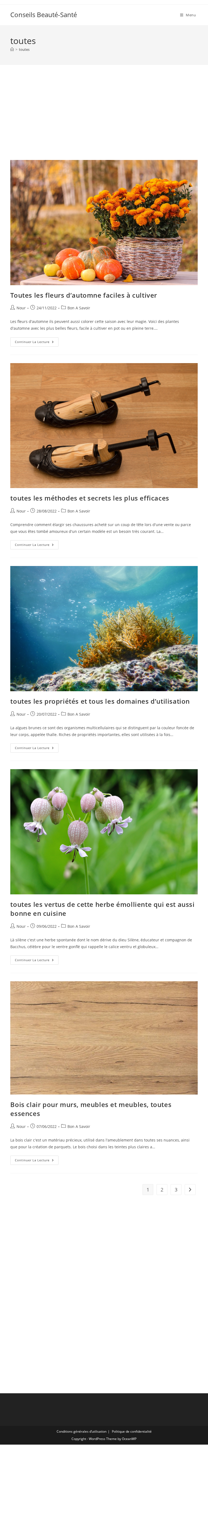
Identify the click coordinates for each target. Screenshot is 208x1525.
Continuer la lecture (36, 343)
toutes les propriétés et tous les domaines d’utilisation (100, 701)
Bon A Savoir (78, 307)
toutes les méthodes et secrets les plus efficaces (89, 497)
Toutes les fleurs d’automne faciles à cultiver (83, 295)
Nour (21, 307)
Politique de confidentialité (132, 1431)
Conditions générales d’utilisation (81, 1431)
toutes (24, 49)
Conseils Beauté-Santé (43, 14)
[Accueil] (12, 49)
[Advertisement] (104, 119)
